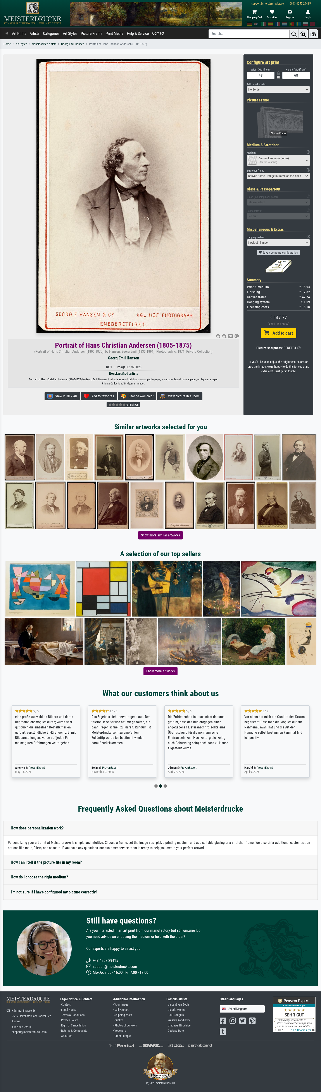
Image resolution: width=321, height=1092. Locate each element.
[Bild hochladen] (313, 33)
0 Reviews (132, 404)
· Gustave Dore (175, 1031)
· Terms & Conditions (72, 1015)
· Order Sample (122, 1036)
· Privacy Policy (69, 1020)
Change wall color (140, 396)
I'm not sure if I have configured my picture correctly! (54, 892)
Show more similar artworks (160, 535)
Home (7, 44)
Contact (158, 33)
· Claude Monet (175, 1010)
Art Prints (19, 33)
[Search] (294, 33)
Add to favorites (101, 396)
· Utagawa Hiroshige (178, 1025)
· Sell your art (121, 1010)
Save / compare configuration (280, 252)
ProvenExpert (36, 768)
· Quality (118, 1020)
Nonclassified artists (44, 44)
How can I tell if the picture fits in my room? (46, 862)
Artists (35, 33)
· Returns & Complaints (73, 1031)
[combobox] (278, 89)
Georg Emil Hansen (72, 44)
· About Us (66, 1036)
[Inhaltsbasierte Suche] (303, 33)
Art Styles (70, 33)
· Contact (65, 1004)
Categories (51, 33)
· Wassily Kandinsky (178, 1020)
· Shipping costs (122, 1015)
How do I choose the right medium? (39, 877)
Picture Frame (91, 33)
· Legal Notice (68, 1010)
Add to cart (281, 333)
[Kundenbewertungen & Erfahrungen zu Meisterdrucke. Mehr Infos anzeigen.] (294, 1014)
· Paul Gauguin (175, 1015)
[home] (6, 33)
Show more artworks (160, 671)
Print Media (114, 33)
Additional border (256, 84)
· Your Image (120, 1004)
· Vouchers (119, 1031)
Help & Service (138, 33)
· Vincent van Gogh (177, 1004)
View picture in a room (182, 396)
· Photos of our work (125, 1025)
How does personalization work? (37, 828)
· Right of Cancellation (73, 1025)
